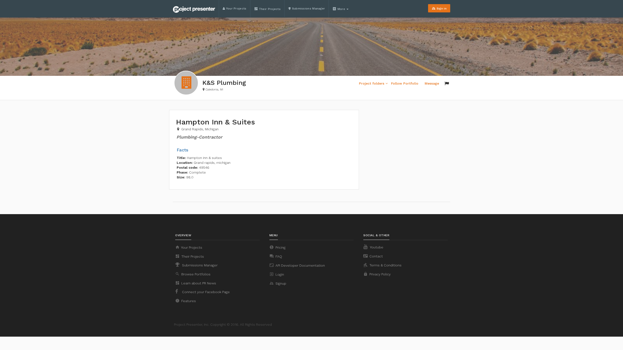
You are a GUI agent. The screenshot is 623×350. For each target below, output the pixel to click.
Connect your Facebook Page (205, 292)
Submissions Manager (308, 8)
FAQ (275, 256)
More (339, 9)
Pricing (277, 247)
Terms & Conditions (382, 265)
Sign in (439, 8)
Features (185, 300)
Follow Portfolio (404, 83)
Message (432, 83)
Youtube (376, 247)
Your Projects (235, 8)
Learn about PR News (195, 283)
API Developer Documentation (297, 265)
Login (276, 274)
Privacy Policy (377, 274)
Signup (277, 283)
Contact (373, 256)
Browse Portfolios (193, 274)
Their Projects (267, 9)
